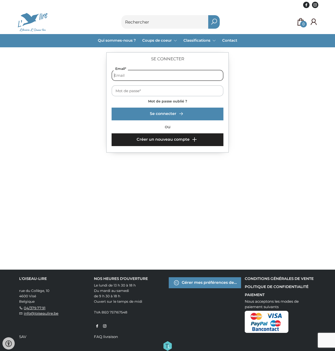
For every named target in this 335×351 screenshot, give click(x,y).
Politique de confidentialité (277, 286)
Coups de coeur (157, 40)
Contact (229, 40)
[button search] (214, 22)
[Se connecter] (313, 22)
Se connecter (163, 113)
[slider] (120, 165)
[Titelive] (167, 345)
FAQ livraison (106, 336)
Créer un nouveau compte (164, 139)
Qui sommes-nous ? (117, 40)
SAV (22, 336)
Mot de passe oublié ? (167, 101)
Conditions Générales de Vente (279, 278)
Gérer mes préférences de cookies (211, 282)
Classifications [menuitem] (197, 40)
